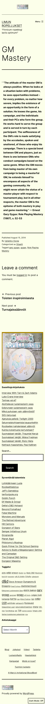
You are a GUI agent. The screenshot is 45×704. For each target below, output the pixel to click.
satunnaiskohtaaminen (23, 607)
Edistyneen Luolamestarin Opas (12, 590)
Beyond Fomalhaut (11, 509)
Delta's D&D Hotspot (12, 505)
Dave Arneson (16, 581)
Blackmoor (38, 573)
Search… (6, 451)
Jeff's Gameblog (10, 490)
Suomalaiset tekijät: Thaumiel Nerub (20, 433)
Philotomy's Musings (12, 542)
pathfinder (11, 603)
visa (26, 614)
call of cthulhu (20, 576)
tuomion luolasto (27, 611)
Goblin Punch (8, 498)
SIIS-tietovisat (9, 415)
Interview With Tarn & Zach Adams (19, 393)
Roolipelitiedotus (10, 487)
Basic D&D (31, 573)
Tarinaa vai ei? (9, 400)
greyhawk (13, 595)
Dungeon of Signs (11, 527)
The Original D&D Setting (14, 557)
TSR (19, 610)
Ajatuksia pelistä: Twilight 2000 (17, 419)
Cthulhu (28, 576)
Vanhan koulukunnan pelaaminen (13, 614)
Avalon (21, 573)
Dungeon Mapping (11, 561)
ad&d (8, 573)
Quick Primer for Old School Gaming (20, 546)
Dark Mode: (34, 701)
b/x (25, 573)
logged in (22, 275)
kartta (13, 599)
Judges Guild (36, 595)
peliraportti (20, 603)
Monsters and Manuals (13, 516)
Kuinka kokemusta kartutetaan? (18, 430)
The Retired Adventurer (14, 520)
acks (4, 573)
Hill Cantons (8, 524)
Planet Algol (8, 538)
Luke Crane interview (12, 396)
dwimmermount (28, 586)
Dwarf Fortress (16, 586)
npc (32, 599)
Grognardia (7, 535)
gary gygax (14, 247)
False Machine (9, 513)
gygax (23, 247)
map (18, 599)
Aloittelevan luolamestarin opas (17, 404)
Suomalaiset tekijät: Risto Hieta (17, 441)
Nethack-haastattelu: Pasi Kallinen (19, 445)
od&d (37, 598)
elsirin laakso (30, 590)
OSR (4, 602)
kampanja (5, 599)
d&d (5, 581)
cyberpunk (35, 576)
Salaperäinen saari (8, 607)
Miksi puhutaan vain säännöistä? (18, 411)
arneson (15, 573)
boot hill (4, 576)
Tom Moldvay (9, 611)
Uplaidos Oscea (12, 241)
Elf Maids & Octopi (11, 501)
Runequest (29, 603)
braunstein (11, 576)
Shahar (35, 607)
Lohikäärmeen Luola (12, 483)
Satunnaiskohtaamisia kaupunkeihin (20, 422)
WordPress (28, 693)
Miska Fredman (25, 599)
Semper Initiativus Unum (14, 531)
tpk (16, 611)
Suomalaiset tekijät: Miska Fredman (20, 437)
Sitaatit (19, 244)
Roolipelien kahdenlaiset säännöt (18, 426)
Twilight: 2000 (37, 611)
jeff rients (27, 595)
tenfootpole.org (10, 494)
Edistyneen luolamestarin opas (17, 408)
